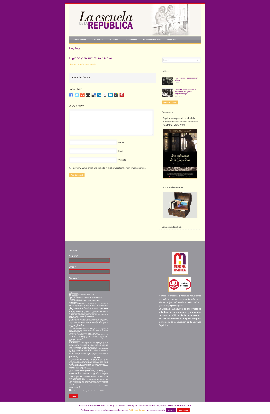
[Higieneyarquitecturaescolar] (90, 58)
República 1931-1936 (152, 39)
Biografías (171, 39)
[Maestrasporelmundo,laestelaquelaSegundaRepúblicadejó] (185, 91)
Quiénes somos (79, 39)
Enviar (73, 396)
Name (121, 142)
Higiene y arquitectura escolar (82, 64)
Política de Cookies (138, 410)
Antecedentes (130, 39)
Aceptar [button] (171, 410)
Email (120, 151)
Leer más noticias (169, 102)
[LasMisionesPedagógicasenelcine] (187, 79)
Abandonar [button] (183, 410)
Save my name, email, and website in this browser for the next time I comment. (109, 168)
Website (122, 160)
